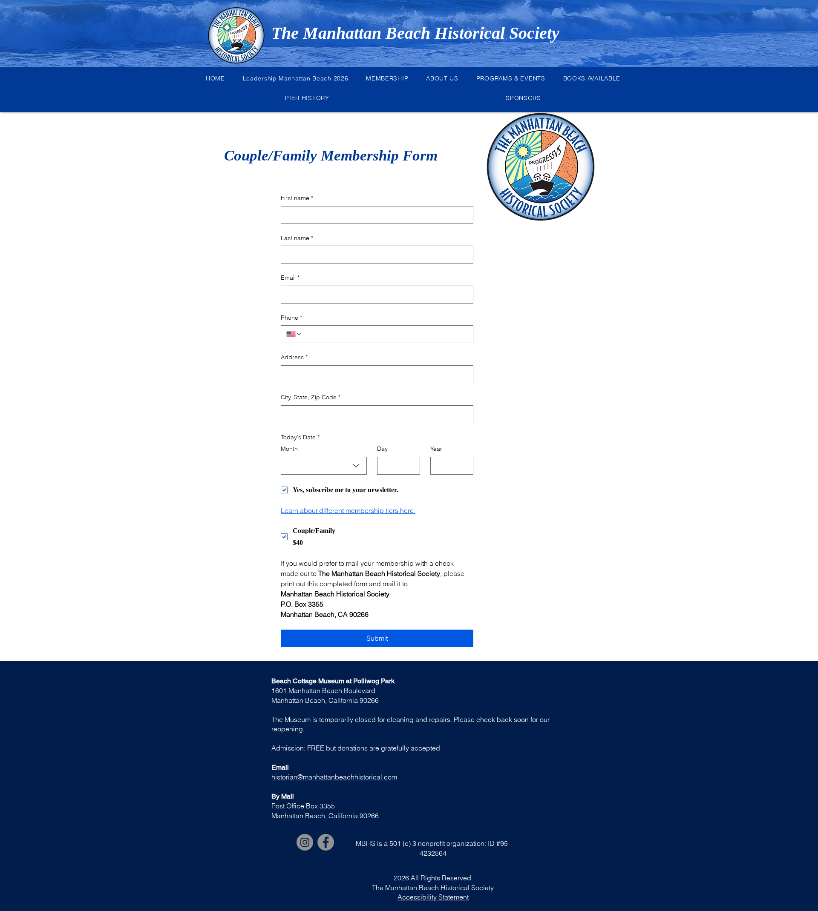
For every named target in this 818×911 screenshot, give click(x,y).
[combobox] (324, 466)
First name (297, 198)
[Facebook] (325, 842)
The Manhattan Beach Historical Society (415, 33)
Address (294, 357)
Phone (291, 317)
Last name (297, 238)
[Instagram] (305, 842)
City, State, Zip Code (310, 397)
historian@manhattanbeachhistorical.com (334, 777)
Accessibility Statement (433, 897)
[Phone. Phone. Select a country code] (294, 334)
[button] (603, 28)
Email (290, 277)
